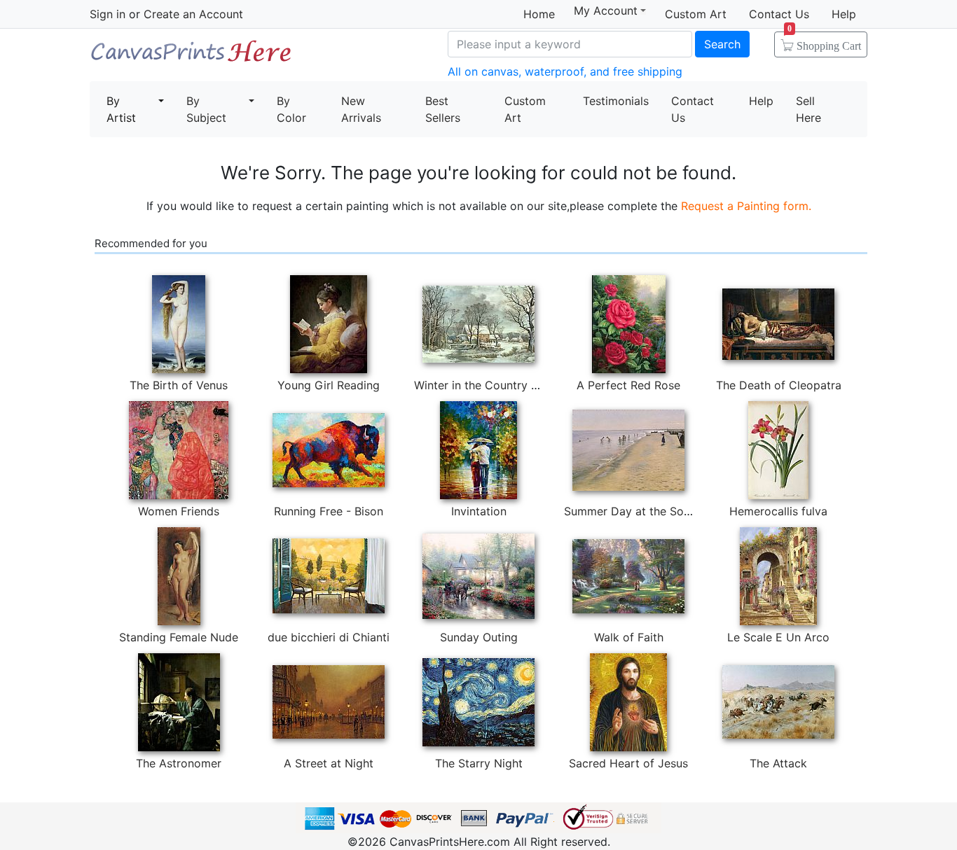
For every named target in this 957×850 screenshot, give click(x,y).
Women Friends (178, 511)
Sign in (107, 14)
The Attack (778, 763)
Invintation (479, 511)
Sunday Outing (479, 637)
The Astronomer (178, 763)
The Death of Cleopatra (778, 385)
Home (539, 14)
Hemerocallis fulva (778, 511)
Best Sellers (442, 109)
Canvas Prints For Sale (191, 56)
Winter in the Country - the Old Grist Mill (521, 385)
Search (722, 44)
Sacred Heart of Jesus (628, 763)
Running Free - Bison (328, 511)
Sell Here (808, 109)
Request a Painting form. (746, 206)
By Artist (121, 109)
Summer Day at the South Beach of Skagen (679, 511)
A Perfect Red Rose (628, 385)
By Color (291, 109)
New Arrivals (361, 109)
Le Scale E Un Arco (778, 637)
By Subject (206, 109)
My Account (606, 11)
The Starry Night (479, 763)
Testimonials (616, 101)
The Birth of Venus (179, 385)
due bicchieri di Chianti (329, 637)
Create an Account (193, 14)
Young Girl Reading (328, 385)
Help (844, 14)
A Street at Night (328, 763)
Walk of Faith (628, 637)
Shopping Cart (824, 41)
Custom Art (696, 14)
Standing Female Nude (178, 637)
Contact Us (779, 14)
